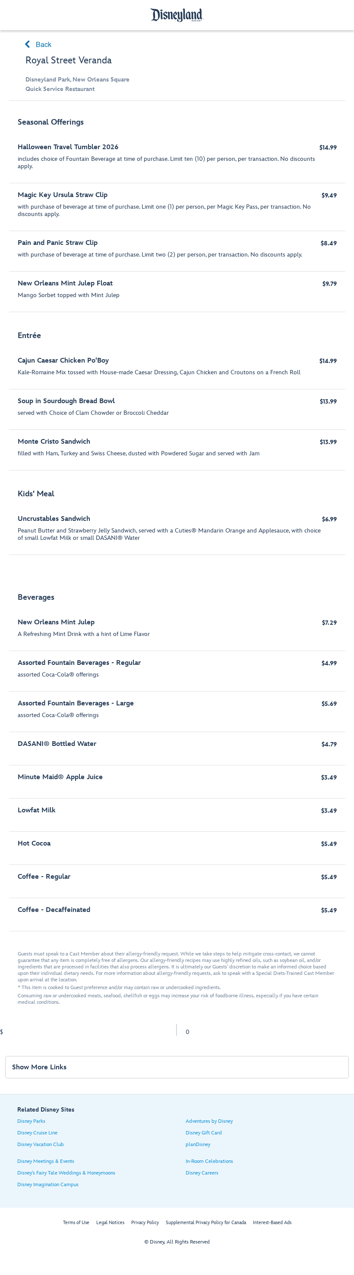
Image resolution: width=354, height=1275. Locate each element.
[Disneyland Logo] (177, 15)
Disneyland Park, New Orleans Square (77, 79)
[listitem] (177, 211)
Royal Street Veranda (68, 60)
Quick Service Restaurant (60, 89)
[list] (177, 520)
